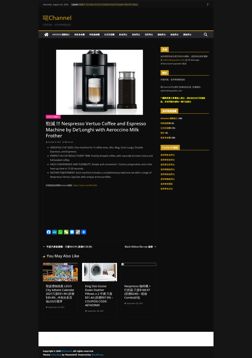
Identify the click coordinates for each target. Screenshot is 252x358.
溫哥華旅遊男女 (168, 174)
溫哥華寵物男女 (168, 169)
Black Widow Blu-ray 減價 (139, 246)
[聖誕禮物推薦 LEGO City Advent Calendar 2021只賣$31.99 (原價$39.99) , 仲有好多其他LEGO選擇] (60, 265)
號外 (163, 132)
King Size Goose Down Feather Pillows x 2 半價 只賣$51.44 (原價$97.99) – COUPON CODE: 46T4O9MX (99, 295)
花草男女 (149, 34)
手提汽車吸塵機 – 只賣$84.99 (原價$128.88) (69, 246)
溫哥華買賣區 (167, 183)
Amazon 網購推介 (61, 34)
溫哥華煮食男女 (168, 159)
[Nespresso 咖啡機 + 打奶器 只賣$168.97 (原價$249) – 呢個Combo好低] (138, 265)
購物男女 (187, 34)
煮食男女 (136, 34)
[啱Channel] (46, 34)
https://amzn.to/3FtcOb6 (85, 185)
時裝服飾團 (94, 34)
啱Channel (57, 18)
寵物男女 (162, 34)
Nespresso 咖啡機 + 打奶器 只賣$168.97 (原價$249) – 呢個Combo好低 (137, 291)
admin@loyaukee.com (174, 60)
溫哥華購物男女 (168, 179)
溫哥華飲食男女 (168, 154)
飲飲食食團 (80, 34)
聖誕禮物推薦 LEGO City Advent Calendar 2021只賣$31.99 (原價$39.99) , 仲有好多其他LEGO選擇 (60, 293)
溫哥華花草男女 (168, 164)
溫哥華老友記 (167, 188)
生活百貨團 (109, 34)
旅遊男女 (174, 34)
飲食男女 (123, 34)
